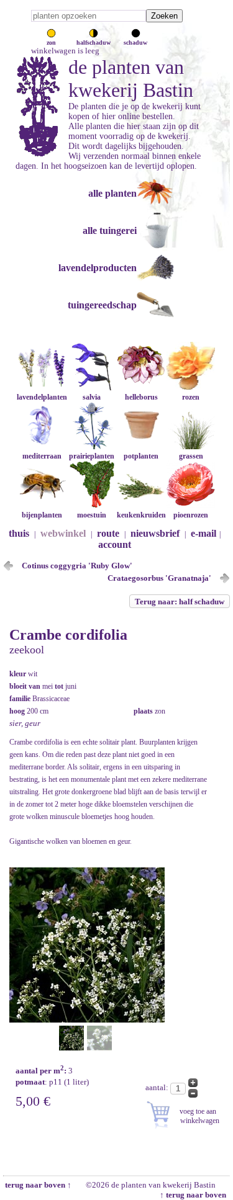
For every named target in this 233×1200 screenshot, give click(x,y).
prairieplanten (91, 456)
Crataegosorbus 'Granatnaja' (159, 578)
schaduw (135, 42)
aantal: (157, 1087)
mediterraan (42, 456)
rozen (190, 397)
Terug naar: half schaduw (179, 601)
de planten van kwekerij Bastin (130, 78)
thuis (19, 533)
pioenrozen (190, 515)
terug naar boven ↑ (37, 1184)
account (114, 544)
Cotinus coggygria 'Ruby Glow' (77, 565)
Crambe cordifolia (68, 635)
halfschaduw (93, 42)
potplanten (141, 456)
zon (51, 42)
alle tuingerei (110, 230)
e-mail (203, 533)
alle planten (112, 193)
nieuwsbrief (155, 533)
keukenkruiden (141, 515)
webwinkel (63, 533)
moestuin (91, 515)
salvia (92, 397)
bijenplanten (42, 515)
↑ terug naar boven (195, 1194)
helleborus (141, 397)
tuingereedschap (102, 305)
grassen (191, 456)
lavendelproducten (97, 267)
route (108, 533)
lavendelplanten (42, 397)
